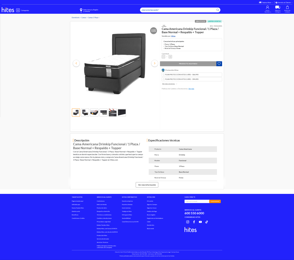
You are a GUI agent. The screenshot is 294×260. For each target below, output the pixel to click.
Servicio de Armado (103, 239)
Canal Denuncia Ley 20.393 (130, 222)
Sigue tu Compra (152, 204)
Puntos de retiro (102, 208)
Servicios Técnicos (102, 242)
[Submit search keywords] (218, 10)
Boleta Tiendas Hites (103, 225)
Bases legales (151, 215)
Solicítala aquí (76, 204)
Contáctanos (101, 201)
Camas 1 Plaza (93, 17)
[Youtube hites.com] (200, 221)
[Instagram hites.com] (187, 221)
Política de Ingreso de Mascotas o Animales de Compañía (106, 246)
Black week (150, 228)
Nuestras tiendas (127, 204)
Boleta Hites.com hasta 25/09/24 (107, 228)
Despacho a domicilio (103, 211)
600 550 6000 (194, 213)
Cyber (149, 222)
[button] (267, 9)
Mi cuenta (150, 201)
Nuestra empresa (127, 201)
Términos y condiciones (104, 215)
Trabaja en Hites (127, 211)
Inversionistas (126, 208)
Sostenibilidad (126, 218)
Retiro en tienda (102, 204)
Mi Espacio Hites (127, 215)
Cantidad (165, 54)
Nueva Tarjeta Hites (78, 208)
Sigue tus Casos (152, 208)
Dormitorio (76, 17)
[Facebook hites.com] (194, 221)
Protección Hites (102, 235)
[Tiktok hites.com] (206, 221)
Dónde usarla (76, 211)
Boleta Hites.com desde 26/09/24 (107, 232)
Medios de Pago (152, 211)
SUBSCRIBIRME (215, 201)
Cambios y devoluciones (104, 218)
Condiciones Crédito (78, 218)
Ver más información (147, 185)
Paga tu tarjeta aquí (77, 201)
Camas (83, 17)
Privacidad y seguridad (104, 222)
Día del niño (150, 225)
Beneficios (75, 215)
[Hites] (8, 9)
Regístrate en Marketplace (155, 218)
